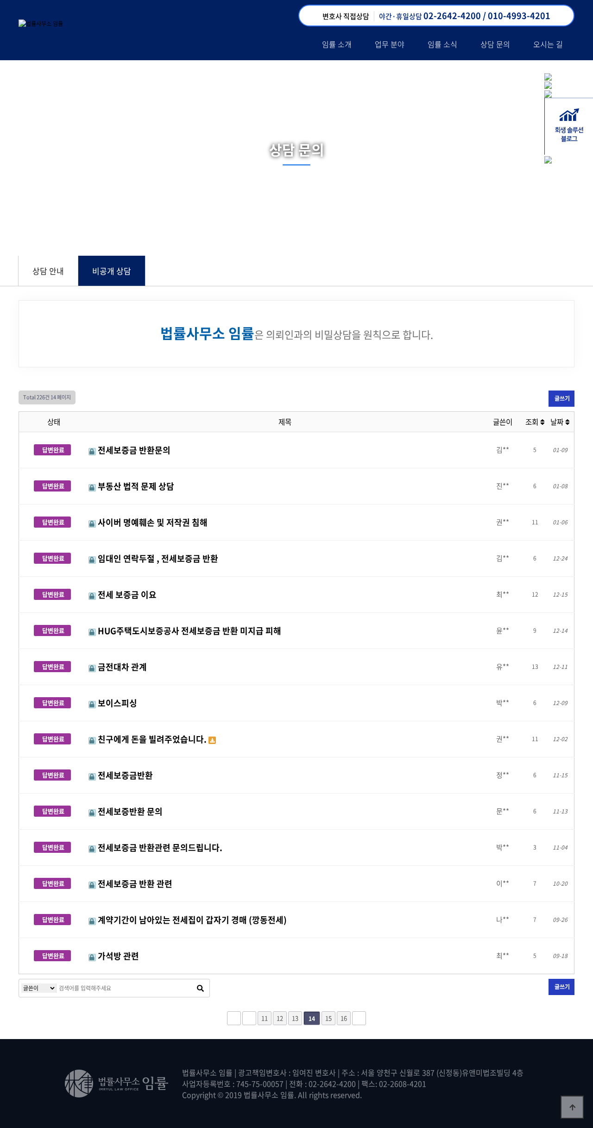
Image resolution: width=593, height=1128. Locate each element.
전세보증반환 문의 (129, 811)
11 (264, 1018)
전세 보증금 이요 (126, 594)
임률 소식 (442, 44)
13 (295, 1018)
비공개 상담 (111, 271)
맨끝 (359, 1018)
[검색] (200, 988)
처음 (234, 1018)
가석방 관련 (117, 956)
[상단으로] (572, 1107)
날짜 (557, 421)
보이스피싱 (116, 703)
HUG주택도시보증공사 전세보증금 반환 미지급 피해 (188, 630)
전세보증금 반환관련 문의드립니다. (159, 847)
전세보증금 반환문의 (133, 450)
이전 (249, 1018)
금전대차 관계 (121, 667)
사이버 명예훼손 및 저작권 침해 (152, 522)
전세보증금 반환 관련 (134, 883)
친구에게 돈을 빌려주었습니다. (152, 739)
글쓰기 (561, 398)
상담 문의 (495, 44)
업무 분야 (389, 44)
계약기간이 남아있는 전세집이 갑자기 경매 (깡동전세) (191, 920)
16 (344, 1018)
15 (328, 1018)
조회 (532, 421)
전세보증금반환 (124, 775)
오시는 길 (548, 44)
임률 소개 (337, 44)
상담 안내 (48, 271)
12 (280, 1018)
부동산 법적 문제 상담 (135, 486)
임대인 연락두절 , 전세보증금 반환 (157, 558)
